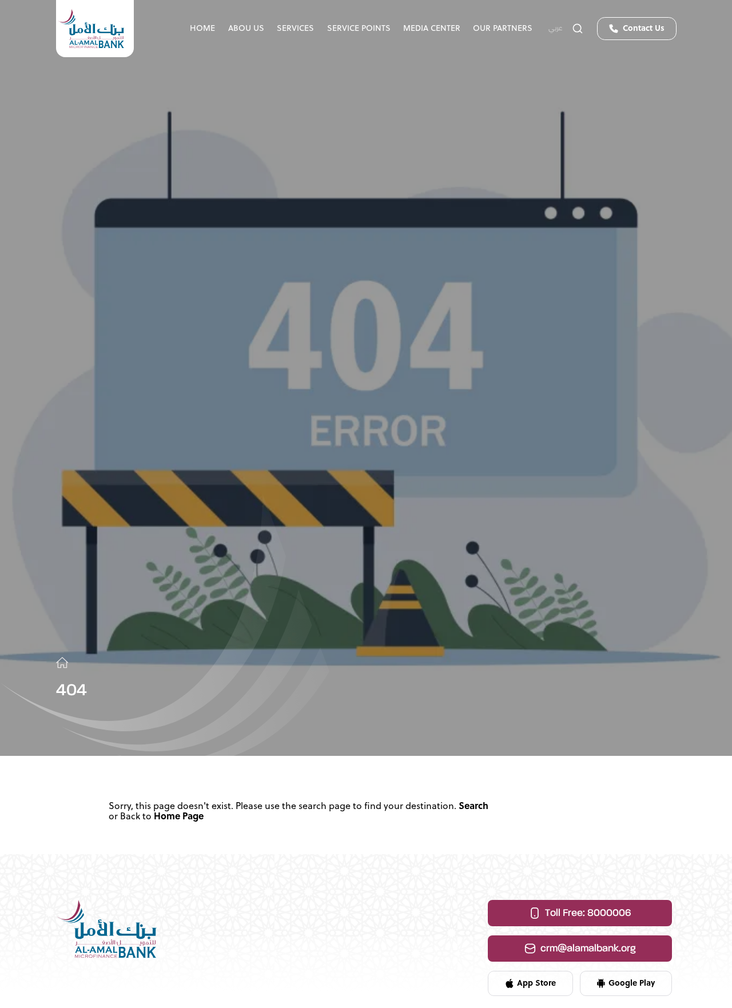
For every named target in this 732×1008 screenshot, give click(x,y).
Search (473, 807)
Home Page (179, 817)
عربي (555, 28)
